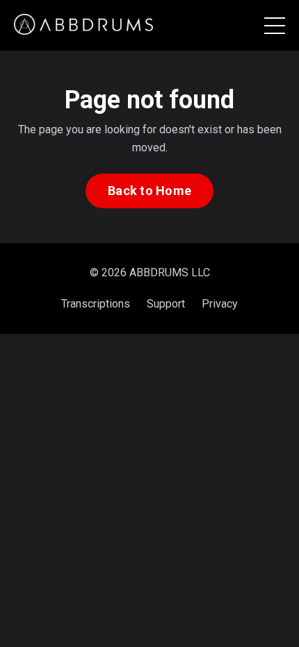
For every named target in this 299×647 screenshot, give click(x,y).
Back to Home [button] (149, 190)
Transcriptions (95, 303)
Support (166, 303)
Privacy (220, 303)
